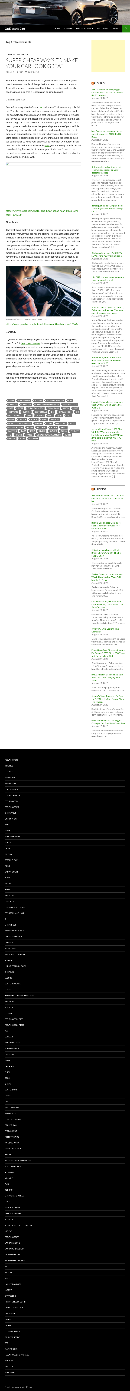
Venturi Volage (13, 984)
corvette (13, 412)
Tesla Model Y (12, 1237)
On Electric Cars (15, 28)
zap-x (7, 1060)
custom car (41, 412)
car (40, 107)
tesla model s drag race (17, 1355)
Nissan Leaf (10, 783)
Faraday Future (12, 1254)
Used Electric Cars (14, 1307)
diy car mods (65, 412)
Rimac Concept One (14, 931)
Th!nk (8, 1095)
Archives (68, 29)
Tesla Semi (10, 1313)
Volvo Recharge (13, 1148)
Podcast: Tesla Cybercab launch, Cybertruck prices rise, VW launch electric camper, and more (108, 310)
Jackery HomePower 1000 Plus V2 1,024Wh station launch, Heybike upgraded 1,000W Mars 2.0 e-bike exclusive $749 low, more (107, 435)
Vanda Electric (12, 1243)
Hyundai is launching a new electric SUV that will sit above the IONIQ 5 (107, 405)
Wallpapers (102, 29)
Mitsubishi (10, 1372)
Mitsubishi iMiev (12, 836)
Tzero (8, 1325)
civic (75, 408)
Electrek (99, 83)
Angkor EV (10, 1172)
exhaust (40, 416)
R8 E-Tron (9, 1190)
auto (11, 400)
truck (19, 435)
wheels (11, 439)
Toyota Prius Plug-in (15, 913)
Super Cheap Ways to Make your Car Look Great (42, 63)
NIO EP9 (8, 1272)
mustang (41, 427)
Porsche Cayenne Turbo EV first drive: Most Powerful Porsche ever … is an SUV (107, 360)
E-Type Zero (10, 1296)
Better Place (11, 860)
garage (22, 420)
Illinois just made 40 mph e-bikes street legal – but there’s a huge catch (107, 208)
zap (6, 1343)
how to (55, 420)
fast (50, 416)
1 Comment (33, 72)
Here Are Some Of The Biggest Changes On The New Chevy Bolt (108, 722)
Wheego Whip (12, 1143)
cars (10, 408)
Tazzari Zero (11, 1131)
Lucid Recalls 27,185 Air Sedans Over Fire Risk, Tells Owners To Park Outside (107, 604)
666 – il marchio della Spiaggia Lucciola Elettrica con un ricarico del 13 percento (107, 92)
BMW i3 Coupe (11, 872)
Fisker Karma (11, 789)
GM (6, 1101)
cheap (20, 408)
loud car (60, 423)
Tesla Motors (11, 760)
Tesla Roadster (12, 795)
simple (42, 431)
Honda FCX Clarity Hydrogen (19, 995)
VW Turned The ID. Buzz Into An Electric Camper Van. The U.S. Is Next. (107, 498)
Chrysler (9, 972)
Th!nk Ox (9, 1054)
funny (11, 420)
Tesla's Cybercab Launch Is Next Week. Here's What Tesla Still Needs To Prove (107, 577)
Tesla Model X (12, 807)
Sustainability (12, 1048)
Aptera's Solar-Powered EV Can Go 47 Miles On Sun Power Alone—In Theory (107, 699)
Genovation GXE (13, 1213)
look (49, 423)
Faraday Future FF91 (15, 1260)
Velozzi (8, 978)
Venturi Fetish (12, 1107)
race (23, 431)
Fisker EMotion (12, 1042)
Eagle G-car (11, 1125)
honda (34, 420)
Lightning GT (11, 819)
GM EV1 (8, 1319)
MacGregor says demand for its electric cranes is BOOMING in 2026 (106, 134)
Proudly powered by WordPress (18, 1387)
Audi (7, 1184)
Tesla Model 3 (12, 801)
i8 (5, 919)
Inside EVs (100, 489)
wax (47, 145)
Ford (59, 416)
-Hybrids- (11, 54)
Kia (6, 1031)
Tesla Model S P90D (14, 1019)
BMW (7, 889)
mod (72, 423)
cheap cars (53, 408)
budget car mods (55, 400)
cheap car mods (35, 408)
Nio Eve (8, 1231)
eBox (7, 1078)
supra (64, 431)
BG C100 (8, 854)
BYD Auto (9, 895)
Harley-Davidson (13, 1284)
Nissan (54, 427)
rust (32, 431)
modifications (15, 427)
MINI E (7, 830)
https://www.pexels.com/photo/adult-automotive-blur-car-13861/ (42, 324)
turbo (29, 435)
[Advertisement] (108, 56)
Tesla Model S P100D (14, 1025)
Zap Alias (9, 1066)
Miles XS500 (10, 948)
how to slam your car (19, 423)
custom (26, 412)
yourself (33, 439)
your (22, 439)
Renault (9, 1219)
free (69, 416)
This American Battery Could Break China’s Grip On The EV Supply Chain (106, 553)
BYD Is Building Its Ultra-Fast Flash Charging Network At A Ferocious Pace (105, 525)
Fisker (8, 842)
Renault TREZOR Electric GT (18, 1225)
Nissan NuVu (11, 1113)
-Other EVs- (22, 54)
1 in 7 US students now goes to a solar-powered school (107, 278)
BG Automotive (12, 1337)
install (38, 423)
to (9, 435)
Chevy (66, 408)
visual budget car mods (49, 435)
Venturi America (13, 1166)
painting (12, 431)
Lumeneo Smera (13, 1119)
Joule (8, 989)
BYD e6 (8, 1154)
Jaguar (8, 1290)
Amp (7, 824)
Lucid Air (9, 1037)
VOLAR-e (9, 1178)
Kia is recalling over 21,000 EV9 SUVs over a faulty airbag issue (106, 254)
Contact (116, 29)
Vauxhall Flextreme (15, 954)
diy (52, 412)
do (77, 412)
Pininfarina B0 (12, 1137)
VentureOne (11, 1090)
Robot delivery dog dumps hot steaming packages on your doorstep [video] (106, 170)
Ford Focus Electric (15, 907)
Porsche (9, 1007)
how (44, 420)
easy (29, 416)
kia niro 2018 (11, 1349)
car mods (26, 404)
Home (57, 29)
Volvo (8, 1278)
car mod (12, 404)
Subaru (53, 431)
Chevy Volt (10, 813)
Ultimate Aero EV (13, 936)
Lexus (7, 1201)
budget (38, 400)
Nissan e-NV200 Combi (15, 1302)
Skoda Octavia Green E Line (18, 1160)
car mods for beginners (47, 404)
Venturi (9, 1366)
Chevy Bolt (10, 925)
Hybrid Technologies (15, 966)
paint (63, 427)
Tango (8, 848)
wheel (68, 435)
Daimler (9, 942)
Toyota (8, 1013)
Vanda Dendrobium (14, 1249)
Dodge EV (9, 901)
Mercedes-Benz (12, 1207)
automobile (24, 400)
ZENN (7, 877)
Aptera (8, 960)
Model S (9, 771)
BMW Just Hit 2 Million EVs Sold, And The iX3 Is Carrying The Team (107, 677)
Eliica (7, 1072)
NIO (6, 1266)
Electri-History (83, 29)
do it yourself (15, 416)
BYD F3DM (9, 1001)
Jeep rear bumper (30, 343)
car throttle (70, 404)
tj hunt (75, 431)
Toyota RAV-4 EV (12, 1331)
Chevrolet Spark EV (14, 1196)
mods (30, 427)
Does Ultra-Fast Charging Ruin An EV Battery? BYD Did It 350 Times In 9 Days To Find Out (108, 653)
